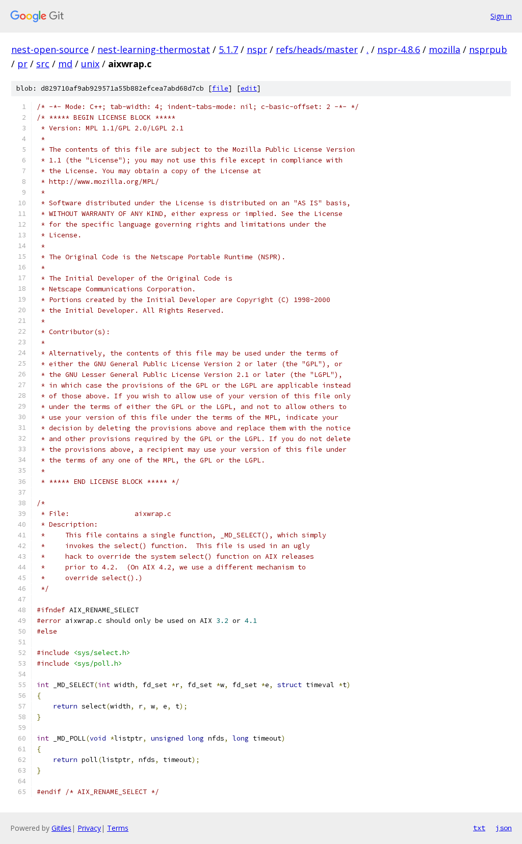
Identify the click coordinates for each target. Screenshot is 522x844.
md (65, 64)
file (220, 88)
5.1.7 (228, 49)
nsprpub (488, 49)
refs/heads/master (317, 49)
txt (479, 827)
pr (22, 64)
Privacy (89, 828)
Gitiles (61, 828)
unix (90, 64)
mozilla (444, 49)
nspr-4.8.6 (398, 49)
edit (249, 88)
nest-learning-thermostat (153, 49)
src (42, 64)
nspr (257, 49)
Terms (117, 828)
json (503, 827)
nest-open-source (50, 49)
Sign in (501, 16)
